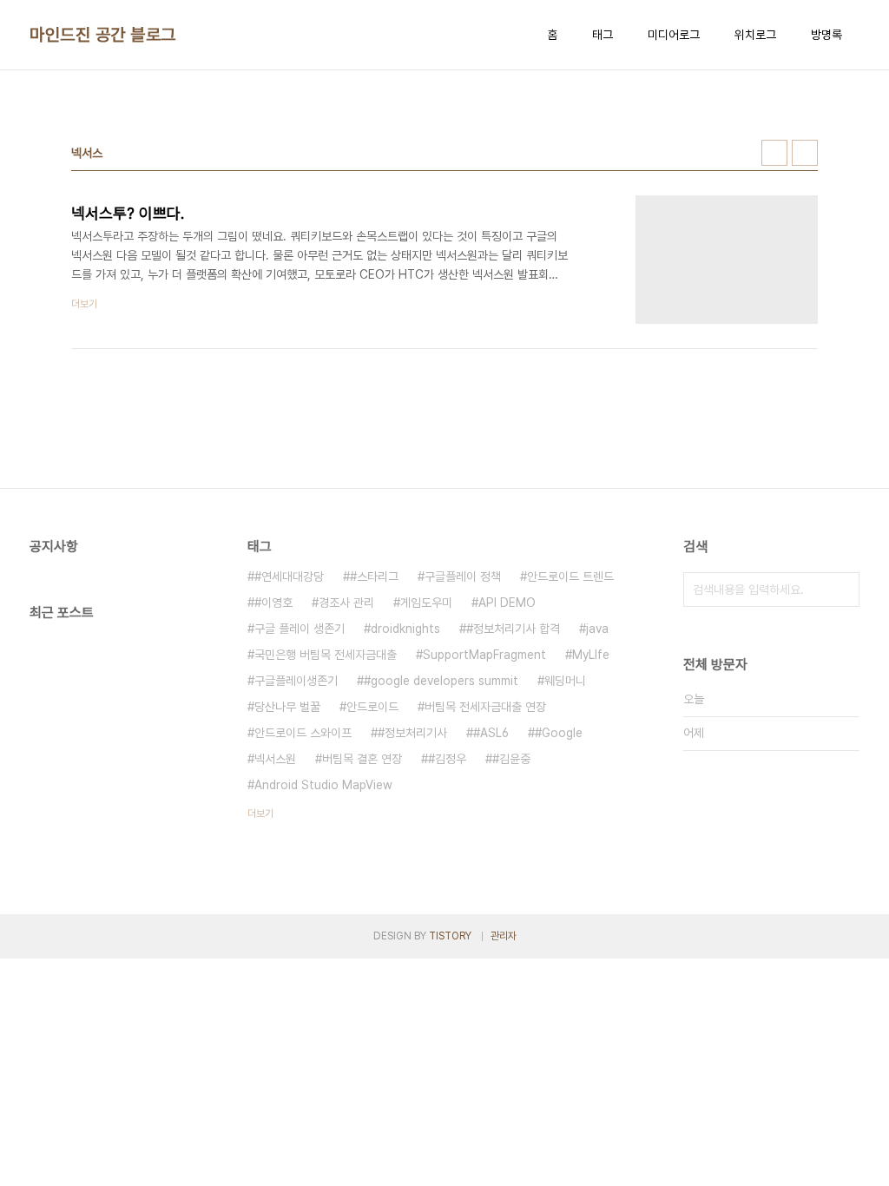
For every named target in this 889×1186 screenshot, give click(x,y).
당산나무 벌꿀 (287, 707)
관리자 (504, 936)
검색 (842, 589)
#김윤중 (511, 759)
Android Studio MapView (323, 785)
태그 (602, 35)
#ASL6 (491, 733)
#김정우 (447, 759)
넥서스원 (275, 759)
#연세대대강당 (289, 576)
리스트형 (805, 153)
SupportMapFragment (484, 655)
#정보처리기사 (412, 733)
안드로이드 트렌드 (570, 576)
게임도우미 (426, 602)
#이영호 (273, 602)
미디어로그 (674, 35)
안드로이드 (372, 707)
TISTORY (450, 936)
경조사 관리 (346, 602)
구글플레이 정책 (463, 576)
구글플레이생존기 (296, 681)
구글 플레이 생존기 (299, 629)
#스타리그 (374, 576)
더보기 (260, 813)
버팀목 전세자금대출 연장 (485, 707)
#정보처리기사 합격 (513, 629)
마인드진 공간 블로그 (103, 34)
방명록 (826, 35)
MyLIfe (590, 655)
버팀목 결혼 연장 (362, 759)
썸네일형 (774, 153)
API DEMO (507, 602)
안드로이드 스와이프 (303, 733)
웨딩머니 (565, 681)
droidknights (405, 629)
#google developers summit (441, 681)
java (597, 629)
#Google (559, 733)
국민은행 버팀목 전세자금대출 (325, 655)
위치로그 (755, 35)
